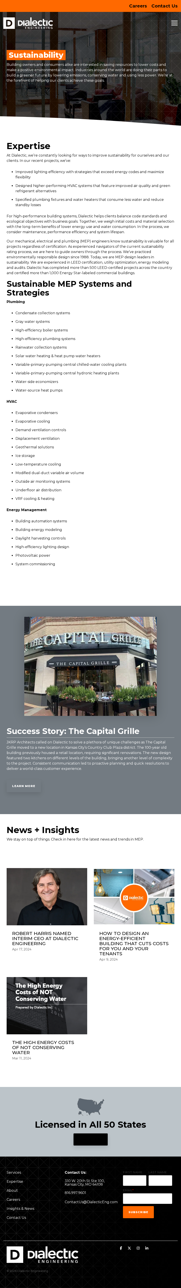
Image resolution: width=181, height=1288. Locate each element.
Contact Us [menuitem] (164, 6)
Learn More (23, 786)
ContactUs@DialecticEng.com (91, 1202)
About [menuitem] (12, 1190)
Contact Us (90, 1139)
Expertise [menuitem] (15, 1181)
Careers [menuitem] (138, 6)
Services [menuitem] (14, 1172)
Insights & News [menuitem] (20, 1209)
